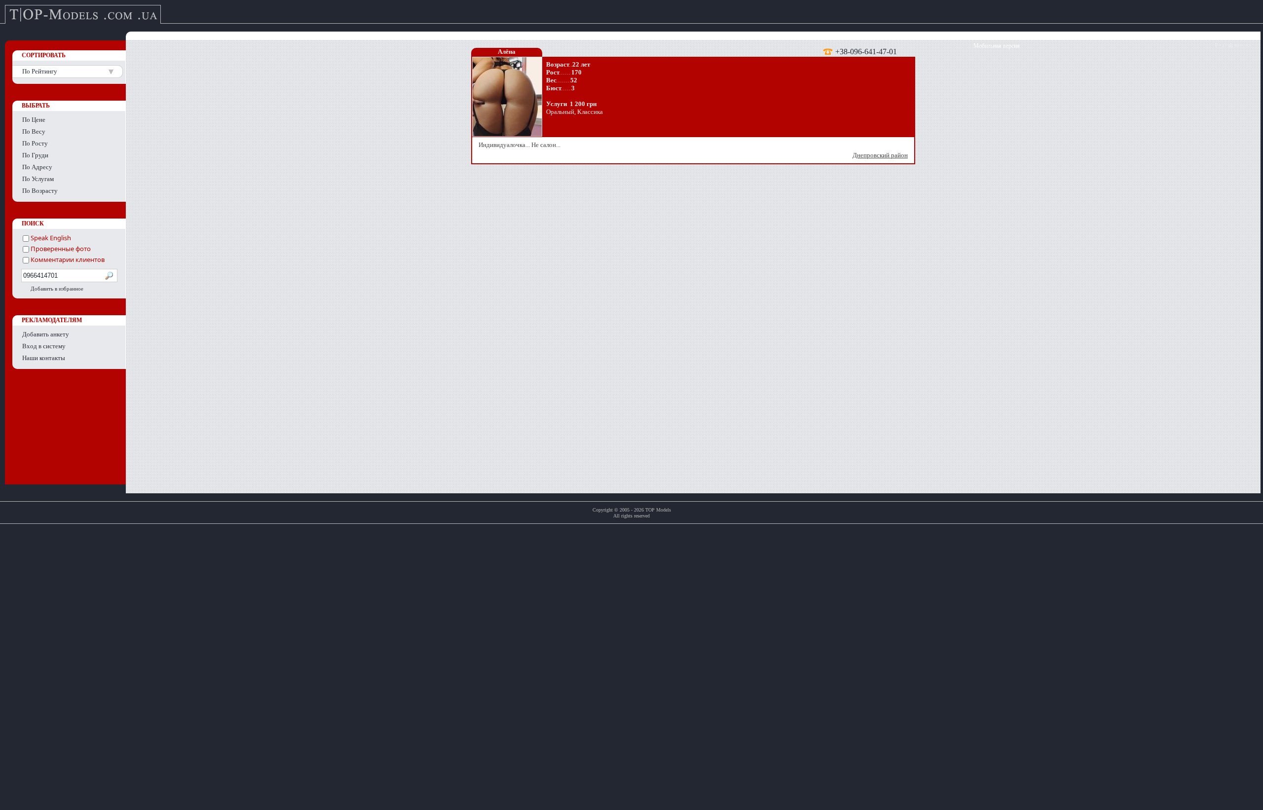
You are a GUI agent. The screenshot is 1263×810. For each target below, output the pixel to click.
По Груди (35, 155)
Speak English (50, 237)
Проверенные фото (60, 248)
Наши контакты (43, 358)
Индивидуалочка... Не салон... (693, 150)
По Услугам (38, 179)
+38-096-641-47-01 (866, 51)
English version (1233, 45)
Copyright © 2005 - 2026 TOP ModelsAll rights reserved (632, 512)
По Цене (33, 119)
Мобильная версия (996, 45)
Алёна (507, 51)
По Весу (33, 131)
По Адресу (37, 167)
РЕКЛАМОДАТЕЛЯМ (52, 320)
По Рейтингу (39, 71)
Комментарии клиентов (67, 259)
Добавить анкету (45, 334)
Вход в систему (44, 346)
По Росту (35, 143)
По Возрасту (40, 190)
